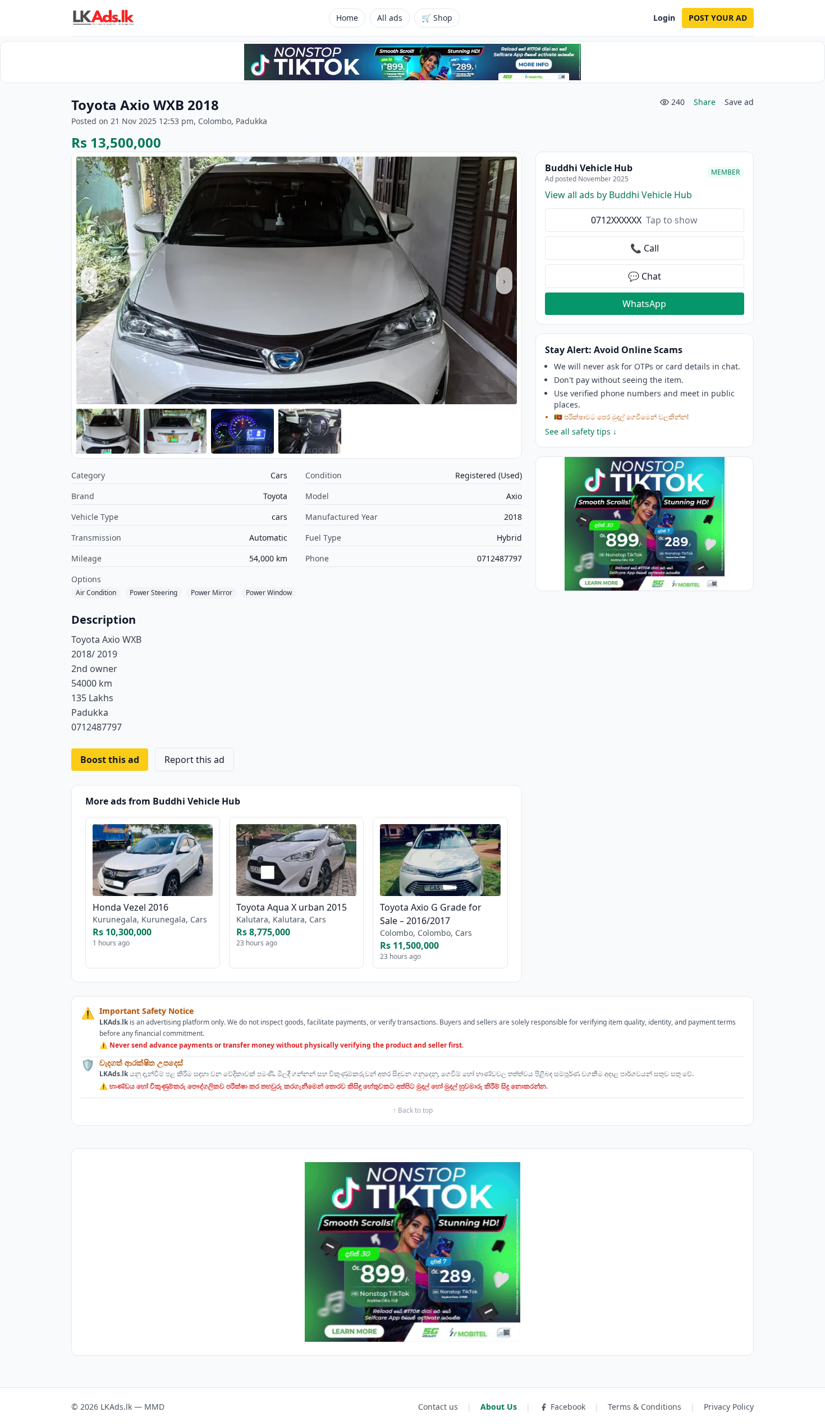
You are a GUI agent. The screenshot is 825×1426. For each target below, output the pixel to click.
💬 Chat (644, 276)
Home (347, 17)
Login (664, 17)
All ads (389, 17)
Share (705, 102)
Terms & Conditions (644, 1406)
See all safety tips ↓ (581, 431)
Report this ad (194, 759)
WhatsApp (644, 304)
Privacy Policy (729, 1406)
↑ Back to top (413, 1110)
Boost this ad (109, 759)
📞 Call (644, 248)
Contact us (438, 1406)
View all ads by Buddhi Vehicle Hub (618, 195)
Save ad (739, 102)
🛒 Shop (436, 17)
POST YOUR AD (718, 17)
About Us (498, 1406)
